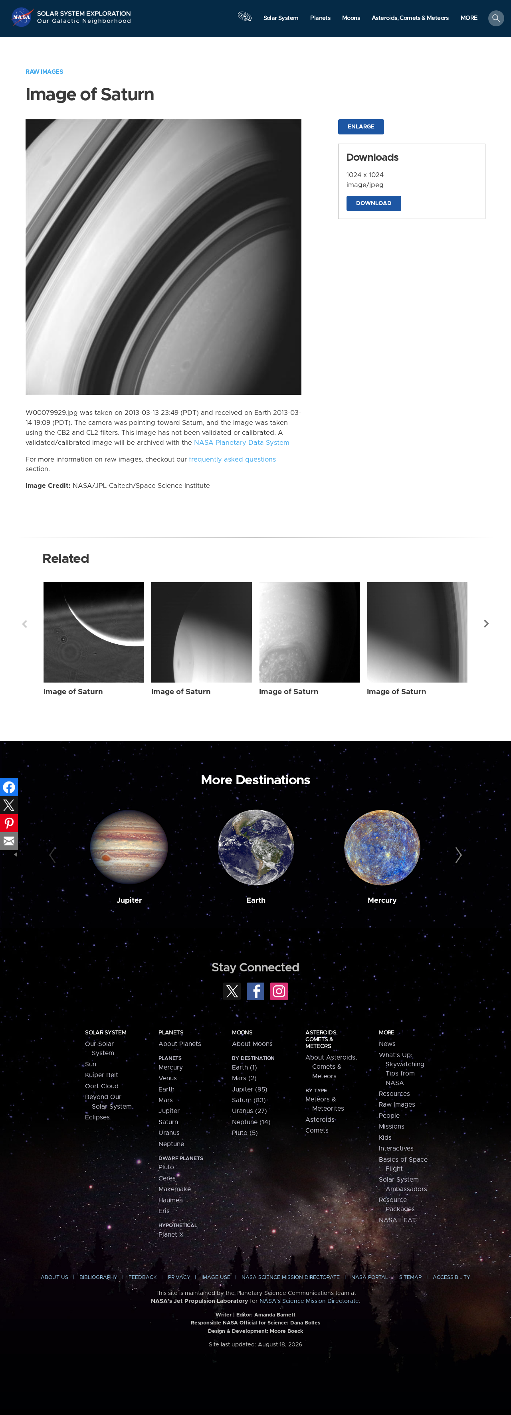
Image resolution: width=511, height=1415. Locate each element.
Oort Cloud (102, 1086)
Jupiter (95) (249, 1089)
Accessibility (451, 1277)
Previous (24, 624)
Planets (170, 1033)
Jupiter (129, 900)
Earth (255, 900)
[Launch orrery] (245, 20)
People (389, 1116)
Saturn (168, 1122)
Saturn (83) (249, 1100)
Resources (394, 1094)
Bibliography (98, 1277)
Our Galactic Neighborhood (84, 23)
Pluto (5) (245, 1133)
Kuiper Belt (101, 1075)
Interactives (396, 1148)
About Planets (179, 1044)
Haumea (170, 1200)
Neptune (171, 1144)
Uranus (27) (249, 1111)
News (387, 1044)
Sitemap (410, 1277)
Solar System (105, 1033)
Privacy (179, 1277)
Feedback (142, 1277)
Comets (317, 1130)
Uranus (169, 1133)
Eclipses (97, 1117)
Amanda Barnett (274, 1315)
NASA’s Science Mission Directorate (309, 1301)
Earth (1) (244, 1067)
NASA (23, 17)
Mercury (382, 900)
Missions (391, 1126)
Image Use (216, 1277)
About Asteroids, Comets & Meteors (331, 1067)
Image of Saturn (73, 692)
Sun (90, 1064)
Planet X (171, 1234)
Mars (165, 1100)
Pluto (166, 1167)
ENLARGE (361, 127)
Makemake (174, 1189)
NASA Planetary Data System (241, 443)
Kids (385, 1138)
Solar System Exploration (84, 11)
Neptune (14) (251, 1122)
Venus (167, 1078)
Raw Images (44, 72)
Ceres (167, 1178)
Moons (242, 1033)
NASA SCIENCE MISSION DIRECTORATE (291, 1277)
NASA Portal (369, 1277)
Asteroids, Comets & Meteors (321, 1039)
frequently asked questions (232, 459)
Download (374, 203)
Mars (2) (244, 1078)
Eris (164, 1211)
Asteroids (320, 1120)
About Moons (252, 1044)
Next (487, 624)
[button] (469, 19)
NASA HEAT (397, 1220)
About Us (54, 1277)
